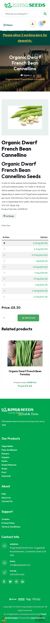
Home (26, 75)
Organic (5, 457)
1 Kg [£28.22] (41, 261)
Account (35, 23)
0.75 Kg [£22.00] (39, 255)
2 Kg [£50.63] (41, 284)
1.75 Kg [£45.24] (40, 278)
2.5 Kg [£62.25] (40, 296)
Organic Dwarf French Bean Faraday (25, 373)
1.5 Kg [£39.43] (40, 273)
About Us (6, 497)
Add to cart (29, 318)
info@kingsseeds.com (20, 565)
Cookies (5, 519)
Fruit (4, 472)
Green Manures (9, 464)
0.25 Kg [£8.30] (40, 243)
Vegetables (7, 446)
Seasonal (6, 476)
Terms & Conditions (11, 526)
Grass (4, 468)
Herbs (4, 461)
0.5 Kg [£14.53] (40, 249)
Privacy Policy (8, 523)
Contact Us (7, 501)
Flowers (5, 453)
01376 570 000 (17, 574)
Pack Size (6, 225)
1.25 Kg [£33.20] (40, 267)
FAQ (4, 494)
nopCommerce (38, 618)
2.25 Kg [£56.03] (39, 290)
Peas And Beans (9, 450)
